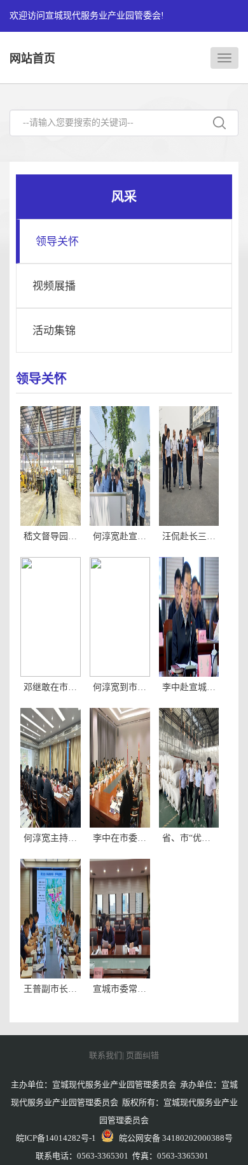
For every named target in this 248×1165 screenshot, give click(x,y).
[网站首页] (224, 58)
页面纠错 (142, 1055)
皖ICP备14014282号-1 (56, 1138)
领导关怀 (57, 242)
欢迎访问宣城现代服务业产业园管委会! (87, 15)
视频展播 (54, 286)
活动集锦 (54, 331)
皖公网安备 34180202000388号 (173, 1138)
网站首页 (32, 58)
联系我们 (105, 1055)
